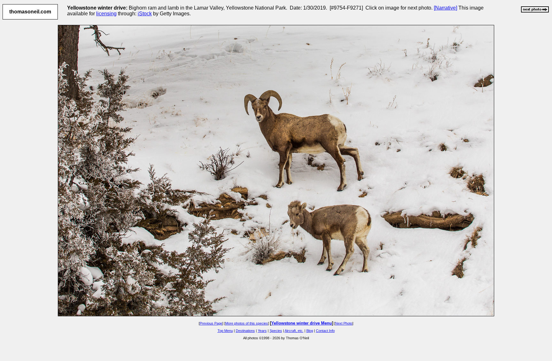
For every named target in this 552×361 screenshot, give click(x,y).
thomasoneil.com (30, 11)
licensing (106, 13)
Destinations (245, 331)
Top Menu (225, 331)
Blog (309, 331)
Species (276, 331)
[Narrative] (445, 8)
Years (262, 331)
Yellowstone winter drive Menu (301, 323)
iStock (145, 13)
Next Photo (343, 323)
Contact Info (325, 331)
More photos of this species (246, 323)
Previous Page (211, 323)
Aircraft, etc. (294, 331)
